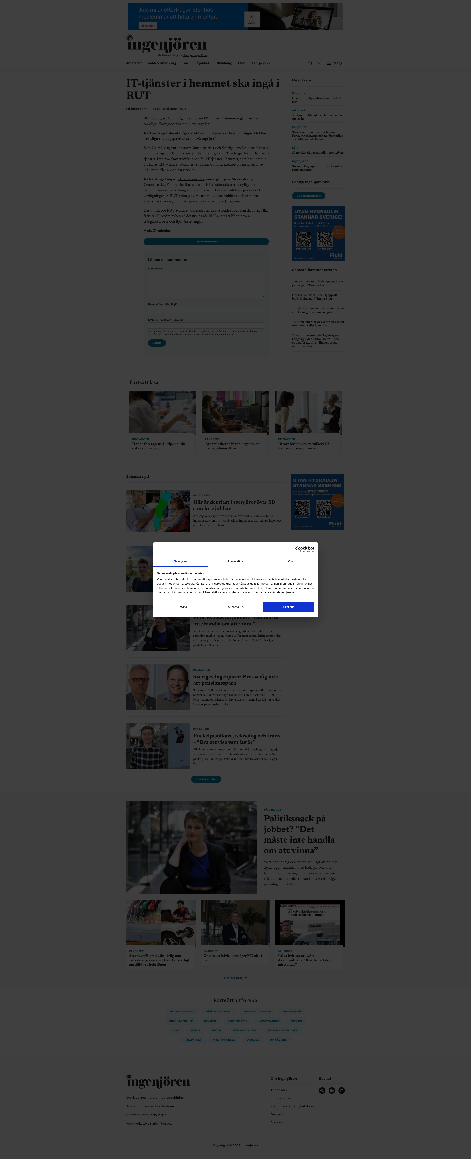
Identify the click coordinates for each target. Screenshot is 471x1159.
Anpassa (233, 606)
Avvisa (182, 606)
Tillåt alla (288, 606)
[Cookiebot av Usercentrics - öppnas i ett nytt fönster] (298, 549)
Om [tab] (290, 561)
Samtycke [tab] (180, 561)
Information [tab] (235, 561)
